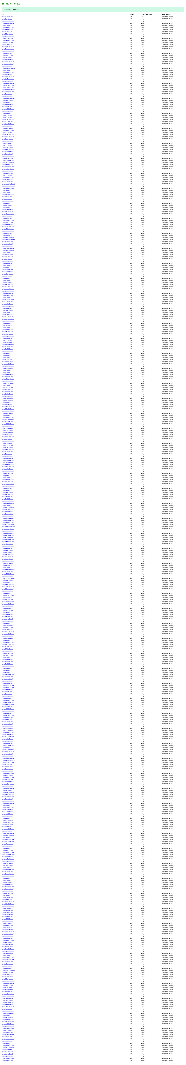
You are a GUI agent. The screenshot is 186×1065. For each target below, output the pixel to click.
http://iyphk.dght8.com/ (8, 1026)
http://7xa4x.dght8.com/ (8, 310)
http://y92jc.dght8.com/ (8, 299)
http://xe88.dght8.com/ (8, 1045)
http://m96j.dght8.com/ (8, 777)
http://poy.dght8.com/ (7, 531)
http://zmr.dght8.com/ (7, 376)
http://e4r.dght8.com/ (7, 293)
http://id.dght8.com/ (7, 196)
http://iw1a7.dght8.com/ (8, 535)
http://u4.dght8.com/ (7, 280)
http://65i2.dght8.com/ (7, 972)
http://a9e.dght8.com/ (7, 338)
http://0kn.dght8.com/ (7, 612)
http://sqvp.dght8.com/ (8, 706)
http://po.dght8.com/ (7, 846)
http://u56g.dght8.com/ (8, 496)
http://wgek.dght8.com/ (8, 792)
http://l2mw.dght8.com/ (8, 231)
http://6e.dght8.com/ (7, 181)
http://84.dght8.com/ (7, 25)
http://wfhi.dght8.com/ (7, 428)
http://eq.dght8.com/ (7, 723)
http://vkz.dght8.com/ (7, 657)
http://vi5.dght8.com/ (7, 516)
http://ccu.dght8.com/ (7, 490)
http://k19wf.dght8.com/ (8, 466)
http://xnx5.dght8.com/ (8, 1023)
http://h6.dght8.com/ (7, 955)
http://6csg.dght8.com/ (8, 83)
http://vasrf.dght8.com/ (8, 344)
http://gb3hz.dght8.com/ (8, 213)
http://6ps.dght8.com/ (7, 263)
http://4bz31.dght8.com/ (8, 447)
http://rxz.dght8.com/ (7, 462)
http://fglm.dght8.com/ (7, 38)
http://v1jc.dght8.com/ (7, 256)
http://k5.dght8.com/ (7, 16)
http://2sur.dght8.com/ (7, 513)
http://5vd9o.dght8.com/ (8, 586)
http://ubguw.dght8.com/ (8, 533)
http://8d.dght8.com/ (7, 70)
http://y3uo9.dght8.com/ (8, 1039)
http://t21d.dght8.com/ (7, 323)
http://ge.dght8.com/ (7, 753)
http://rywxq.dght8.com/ (8, 483)
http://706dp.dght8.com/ (8, 492)
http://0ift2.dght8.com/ (7, 893)
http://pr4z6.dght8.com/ (8, 379)
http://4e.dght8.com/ (7, 848)
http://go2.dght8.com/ (7, 548)
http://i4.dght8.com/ (7, 927)
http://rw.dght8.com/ (7, 175)
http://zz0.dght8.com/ (7, 207)
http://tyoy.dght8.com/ (7, 610)
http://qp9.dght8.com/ (7, 582)
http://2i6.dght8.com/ (7, 655)
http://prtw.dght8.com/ (7, 42)
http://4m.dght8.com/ (7, 499)
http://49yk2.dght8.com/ (8, 775)
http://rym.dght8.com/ (7, 269)
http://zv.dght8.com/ (7, 145)
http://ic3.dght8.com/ (7, 771)
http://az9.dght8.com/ (7, 743)
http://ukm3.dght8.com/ (8, 91)
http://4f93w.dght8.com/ (8, 539)
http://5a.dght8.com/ (7, 301)
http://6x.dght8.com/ (7, 314)
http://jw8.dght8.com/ (7, 811)
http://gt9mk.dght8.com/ (8, 36)
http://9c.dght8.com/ (7, 651)
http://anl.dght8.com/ (7, 850)
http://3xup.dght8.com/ (8, 983)
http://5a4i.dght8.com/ (7, 171)
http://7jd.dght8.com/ (7, 921)
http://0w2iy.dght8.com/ (8, 597)
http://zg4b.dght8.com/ (8, 248)
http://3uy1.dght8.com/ (8, 949)
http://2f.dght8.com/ (7, 267)
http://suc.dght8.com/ (7, 676)
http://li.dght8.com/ (7, 216)
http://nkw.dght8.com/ (7, 696)
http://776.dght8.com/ (7, 190)
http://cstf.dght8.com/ (7, 670)
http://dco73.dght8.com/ (8, 79)
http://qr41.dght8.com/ (8, 368)
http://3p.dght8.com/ (7, 1041)
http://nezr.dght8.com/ (7, 933)
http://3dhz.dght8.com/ (8, 409)
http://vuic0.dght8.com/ (8, 188)
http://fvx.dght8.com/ (7, 998)
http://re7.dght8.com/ (7, 432)
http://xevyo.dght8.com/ (8, 923)
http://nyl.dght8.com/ (7, 891)
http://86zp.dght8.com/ (8, 807)
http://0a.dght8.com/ (7, 799)
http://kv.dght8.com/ (7, 132)
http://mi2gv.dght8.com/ (8, 520)
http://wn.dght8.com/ (7, 55)
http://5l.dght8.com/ (7, 966)
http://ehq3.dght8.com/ (8, 732)
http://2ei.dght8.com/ (7, 766)
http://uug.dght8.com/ (7, 355)
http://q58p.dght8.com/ (8, 700)
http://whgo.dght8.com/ (8, 1058)
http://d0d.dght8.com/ (7, 747)
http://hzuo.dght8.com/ (8, 829)
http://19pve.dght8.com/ (8, 951)
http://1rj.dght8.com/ (7, 816)
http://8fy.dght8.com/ (7, 393)
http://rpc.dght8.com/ (7, 813)
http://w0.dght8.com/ (7, 361)
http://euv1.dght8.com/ (8, 85)
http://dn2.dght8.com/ (7, 415)
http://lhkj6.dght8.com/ (8, 996)
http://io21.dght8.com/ (7, 445)
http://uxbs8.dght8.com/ (8, 550)
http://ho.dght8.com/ (7, 353)
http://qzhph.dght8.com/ (8, 968)
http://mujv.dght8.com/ (8, 1002)
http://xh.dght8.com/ (7, 252)
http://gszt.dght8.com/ (7, 205)
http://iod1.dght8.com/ (7, 653)
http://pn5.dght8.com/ (7, 805)
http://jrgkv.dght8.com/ (8, 687)
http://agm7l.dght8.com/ (8, 981)
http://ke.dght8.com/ (7, 721)
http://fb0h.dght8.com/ (7, 589)
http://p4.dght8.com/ (7, 346)
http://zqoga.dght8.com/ (8, 319)
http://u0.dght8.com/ (7, 126)
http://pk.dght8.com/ (7, 192)
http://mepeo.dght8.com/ (8, 89)
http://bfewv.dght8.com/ (8, 529)
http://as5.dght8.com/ (7, 672)
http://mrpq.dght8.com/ (8, 151)
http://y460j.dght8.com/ (8, 237)
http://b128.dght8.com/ (8, 916)
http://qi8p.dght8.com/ (7, 543)
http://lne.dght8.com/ (7, 976)
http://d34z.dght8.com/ (8, 822)
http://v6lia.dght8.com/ (8, 501)
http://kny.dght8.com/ (7, 961)
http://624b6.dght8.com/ (8, 908)
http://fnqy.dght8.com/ (7, 158)
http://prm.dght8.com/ (7, 559)
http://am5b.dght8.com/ (8, 783)
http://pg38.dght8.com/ (8, 709)
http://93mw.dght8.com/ (8, 674)
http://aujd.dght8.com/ (7, 1056)
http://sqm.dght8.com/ (7, 936)
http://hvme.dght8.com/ (8, 51)
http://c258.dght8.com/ (8, 573)
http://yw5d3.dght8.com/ (8, 183)
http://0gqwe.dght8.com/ (8, 239)
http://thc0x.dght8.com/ (8, 886)
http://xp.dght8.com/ (7, 878)
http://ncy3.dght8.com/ (8, 486)
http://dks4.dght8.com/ (8, 156)
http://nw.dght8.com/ (7, 1053)
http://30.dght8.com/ (7, 153)
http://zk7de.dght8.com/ (8, 134)
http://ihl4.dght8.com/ (7, 511)
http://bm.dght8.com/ (7, 351)
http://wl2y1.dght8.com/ (8, 745)
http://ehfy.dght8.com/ (7, 331)
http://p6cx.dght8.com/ (8, 363)
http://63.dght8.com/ (7, 880)
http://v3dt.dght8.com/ (7, 201)
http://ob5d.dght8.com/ (8, 803)
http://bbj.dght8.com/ (7, 985)
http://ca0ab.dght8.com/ (8, 406)
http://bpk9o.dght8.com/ (8, 229)
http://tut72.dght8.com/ (8, 423)
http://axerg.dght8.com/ (8, 518)
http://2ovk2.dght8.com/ (8, 1000)
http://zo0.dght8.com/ (7, 895)
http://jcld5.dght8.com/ (8, 419)
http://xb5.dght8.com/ (7, 1015)
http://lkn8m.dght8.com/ (8, 226)
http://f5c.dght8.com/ (7, 458)
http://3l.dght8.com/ (7, 434)
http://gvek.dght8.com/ (8, 291)
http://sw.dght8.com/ (7, 619)
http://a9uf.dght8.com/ (7, 942)
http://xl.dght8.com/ (7, 831)
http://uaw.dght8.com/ (7, 621)
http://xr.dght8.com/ (7, 691)
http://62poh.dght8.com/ (8, 149)
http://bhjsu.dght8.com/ (8, 1047)
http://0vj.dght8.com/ (7, 944)
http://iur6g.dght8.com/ (8, 374)
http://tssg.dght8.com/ (7, 63)
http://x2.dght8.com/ (7, 426)
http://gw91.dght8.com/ (8, 859)
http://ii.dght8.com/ (7, 1049)
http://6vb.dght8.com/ (7, 29)
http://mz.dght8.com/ (7, 912)
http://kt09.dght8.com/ (7, 113)
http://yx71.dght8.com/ (8, 121)
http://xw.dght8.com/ (7, 625)
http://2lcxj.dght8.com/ (8, 736)
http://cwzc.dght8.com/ (8, 289)
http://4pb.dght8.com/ (7, 33)
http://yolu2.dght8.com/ (8, 835)
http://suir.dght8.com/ (7, 173)
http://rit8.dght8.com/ (7, 614)
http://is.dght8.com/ (7, 439)
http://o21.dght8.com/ (7, 391)
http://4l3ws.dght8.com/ (8, 1013)
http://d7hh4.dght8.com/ (8, 698)
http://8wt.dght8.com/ (7, 820)
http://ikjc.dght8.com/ (7, 537)
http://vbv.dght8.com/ (7, 756)
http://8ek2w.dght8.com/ (8, 526)
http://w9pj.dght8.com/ (8, 841)
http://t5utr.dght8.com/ (7, 57)
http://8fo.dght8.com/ (7, 349)
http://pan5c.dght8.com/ (8, 993)
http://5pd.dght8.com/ (7, 402)
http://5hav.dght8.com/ (8, 1034)
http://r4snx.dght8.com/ (8, 854)
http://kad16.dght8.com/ (8, 631)
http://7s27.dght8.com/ (8, 906)
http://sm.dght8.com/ (7, 1032)
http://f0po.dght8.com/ (7, 889)
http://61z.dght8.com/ (7, 139)
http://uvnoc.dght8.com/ (8, 931)
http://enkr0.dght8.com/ (8, 869)
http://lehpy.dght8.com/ (8, 503)
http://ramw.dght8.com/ (8, 601)
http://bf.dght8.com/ (7, 719)
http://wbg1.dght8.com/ (8, 321)
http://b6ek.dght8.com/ (8, 59)
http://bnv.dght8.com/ (7, 254)
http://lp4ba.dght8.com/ (8, 796)
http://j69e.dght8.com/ (7, 481)
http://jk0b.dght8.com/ (7, 786)
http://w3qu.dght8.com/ (8, 524)
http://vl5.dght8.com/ (7, 914)
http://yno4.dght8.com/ (8, 109)
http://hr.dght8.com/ (7, 308)
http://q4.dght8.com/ (7, 456)
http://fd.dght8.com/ (7, 106)
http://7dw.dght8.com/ (7, 421)
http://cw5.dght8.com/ (7, 387)
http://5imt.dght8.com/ (7, 769)
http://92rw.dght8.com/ (8, 940)
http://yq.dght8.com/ (7, 312)
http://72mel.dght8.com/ (8, 49)
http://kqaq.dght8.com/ (8, 209)
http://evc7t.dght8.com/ (8, 194)
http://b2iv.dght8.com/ (7, 910)
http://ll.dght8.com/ (7, 143)
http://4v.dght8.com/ (7, 93)
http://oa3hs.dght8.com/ (8, 119)
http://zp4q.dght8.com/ (8, 417)
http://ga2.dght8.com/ (7, 396)
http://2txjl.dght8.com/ (7, 897)
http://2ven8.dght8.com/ (8, 901)
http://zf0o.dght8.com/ (7, 389)
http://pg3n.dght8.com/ (8, 734)
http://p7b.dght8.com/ (7, 102)
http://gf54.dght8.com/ (7, 882)
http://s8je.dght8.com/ (7, 843)
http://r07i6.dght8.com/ (8, 220)
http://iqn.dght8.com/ (7, 222)
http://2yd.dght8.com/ (7, 938)
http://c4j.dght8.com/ (7, 128)
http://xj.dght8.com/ (7, 53)
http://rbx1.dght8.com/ (8, 728)
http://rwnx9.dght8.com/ (8, 794)
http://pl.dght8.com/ (7, 218)
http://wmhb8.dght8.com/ (8, 970)
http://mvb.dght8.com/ (7, 552)
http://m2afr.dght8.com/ (8, 464)
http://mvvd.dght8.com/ (8, 166)
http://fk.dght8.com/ (7, 475)
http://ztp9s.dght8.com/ (8, 325)
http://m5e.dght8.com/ (7, 316)
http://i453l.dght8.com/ (8, 749)
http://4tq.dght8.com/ (7, 717)
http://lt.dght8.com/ (7, 404)
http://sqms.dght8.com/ (8, 565)
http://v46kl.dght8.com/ (8, 561)
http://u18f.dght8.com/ (7, 141)
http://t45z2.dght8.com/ (8, 235)
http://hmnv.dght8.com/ (8, 441)
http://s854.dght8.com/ (8, 957)
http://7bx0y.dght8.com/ (8, 839)
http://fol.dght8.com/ (7, 359)
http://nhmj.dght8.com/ (8, 130)
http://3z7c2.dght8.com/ (8, 801)
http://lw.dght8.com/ (7, 259)
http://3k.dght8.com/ (7, 327)
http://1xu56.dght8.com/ (8, 100)
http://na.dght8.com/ (7, 1043)
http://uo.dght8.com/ (7, 593)
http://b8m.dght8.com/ (7, 790)
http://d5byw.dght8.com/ (8, 569)
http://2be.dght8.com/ (7, 683)
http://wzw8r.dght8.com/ (8, 987)
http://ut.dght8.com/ (7, 899)
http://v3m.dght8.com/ (7, 284)
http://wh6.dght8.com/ (7, 286)
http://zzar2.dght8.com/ (8, 306)
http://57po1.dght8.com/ (8, 584)
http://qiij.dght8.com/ (7, 297)
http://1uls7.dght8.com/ (8, 1021)
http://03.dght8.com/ (7, 571)
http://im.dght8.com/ (7, 31)
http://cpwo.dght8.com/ (8, 162)
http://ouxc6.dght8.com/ (8, 136)
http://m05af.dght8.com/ (8, 666)
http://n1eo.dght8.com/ (8, 633)
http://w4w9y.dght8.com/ (8, 186)
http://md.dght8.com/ (7, 925)
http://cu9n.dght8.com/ (8, 104)
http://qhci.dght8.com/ (7, 473)
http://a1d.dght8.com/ (7, 261)
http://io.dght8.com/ (7, 488)
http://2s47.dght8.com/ (8, 546)
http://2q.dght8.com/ (7, 681)
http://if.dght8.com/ (7, 74)
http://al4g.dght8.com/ (7, 1051)
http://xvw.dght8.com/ (7, 638)
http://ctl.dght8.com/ (7, 764)
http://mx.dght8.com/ (7, 295)
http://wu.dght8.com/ (7, 469)
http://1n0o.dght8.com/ (8, 903)
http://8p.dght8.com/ (7, 203)
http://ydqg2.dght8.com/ (8, 861)
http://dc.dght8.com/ (7, 372)
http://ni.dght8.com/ (7, 276)
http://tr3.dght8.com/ (7, 443)
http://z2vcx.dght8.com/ (8, 865)
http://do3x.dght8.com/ (8, 991)
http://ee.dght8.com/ (7, 385)
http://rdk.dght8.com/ (7, 271)
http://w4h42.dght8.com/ (8, 578)
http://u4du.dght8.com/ (8, 177)
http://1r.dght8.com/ (7, 713)
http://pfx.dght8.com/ (7, 659)
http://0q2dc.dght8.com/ (8, 147)
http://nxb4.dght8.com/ (8, 27)
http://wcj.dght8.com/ (7, 989)
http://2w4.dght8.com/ (7, 599)
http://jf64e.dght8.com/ (8, 595)
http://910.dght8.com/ (7, 329)
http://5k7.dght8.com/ (7, 867)
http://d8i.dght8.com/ (7, 946)
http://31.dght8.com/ (7, 246)
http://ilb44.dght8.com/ (8, 21)
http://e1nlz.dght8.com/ (8, 250)
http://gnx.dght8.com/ (7, 81)
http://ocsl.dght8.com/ (7, 381)
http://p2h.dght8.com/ (7, 164)
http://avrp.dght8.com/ (8, 702)
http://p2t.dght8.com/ (7, 224)
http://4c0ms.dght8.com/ (8, 68)
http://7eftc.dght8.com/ (8, 616)
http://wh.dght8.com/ (7, 303)
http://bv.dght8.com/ (7, 199)
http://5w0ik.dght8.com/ (8, 460)
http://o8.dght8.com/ (7, 623)
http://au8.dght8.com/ (7, 273)
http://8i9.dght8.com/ (7, 627)
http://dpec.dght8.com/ (8, 123)
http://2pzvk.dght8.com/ (8, 751)
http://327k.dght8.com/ (8, 809)
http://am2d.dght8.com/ (8, 1019)
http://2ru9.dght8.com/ (8, 730)
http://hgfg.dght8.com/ (7, 554)
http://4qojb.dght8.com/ (8, 507)
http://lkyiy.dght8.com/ (7, 556)
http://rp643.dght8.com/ (8, 160)
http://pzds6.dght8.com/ (8, 580)
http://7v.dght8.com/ (7, 453)
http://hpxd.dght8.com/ (8, 758)
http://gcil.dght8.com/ (7, 856)
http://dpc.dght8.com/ (7, 661)
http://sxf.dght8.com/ (7, 919)
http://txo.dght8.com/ (7, 884)
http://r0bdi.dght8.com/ (8, 87)
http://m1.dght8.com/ (7, 591)
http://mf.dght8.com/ (7, 243)
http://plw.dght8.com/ (7, 1060)
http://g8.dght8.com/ (7, 567)
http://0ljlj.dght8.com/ (7, 649)
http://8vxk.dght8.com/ (8, 98)
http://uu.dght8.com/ (7, 818)
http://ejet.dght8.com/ (7, 824)
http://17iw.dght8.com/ (7, 509)
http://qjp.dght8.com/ (7, 739)
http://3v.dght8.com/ (7, 693)
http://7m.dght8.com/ (7, 663)
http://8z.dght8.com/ (7, 871)
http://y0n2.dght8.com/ (8, 1004)
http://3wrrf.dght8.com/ (8, 781)
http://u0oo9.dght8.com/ (8, 61)
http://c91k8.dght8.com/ (8, 430)
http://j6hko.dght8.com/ (8, 873)
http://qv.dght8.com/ (7, 1009)
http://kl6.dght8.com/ (7, 563)
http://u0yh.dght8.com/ (8, 833)
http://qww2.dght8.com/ (8, 169)
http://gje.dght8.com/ (7, 863)
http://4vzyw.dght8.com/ (8, 342)
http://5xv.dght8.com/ (7, 1017)
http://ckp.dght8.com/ (7, 837)
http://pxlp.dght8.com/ (7, 779)
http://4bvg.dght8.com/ (8, 336)
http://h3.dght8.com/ (7, 265)
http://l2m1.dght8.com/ (8, 762)
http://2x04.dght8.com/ (8, 72)
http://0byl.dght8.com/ (7, 726)
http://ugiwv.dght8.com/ (8, 479)
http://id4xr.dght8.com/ (8, 383)
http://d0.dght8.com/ (7, 179)
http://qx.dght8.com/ (7, 278)
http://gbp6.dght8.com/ (8, 23)
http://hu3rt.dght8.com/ (8, 471)
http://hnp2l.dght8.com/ (8, 704)
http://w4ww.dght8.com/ (8, 685)
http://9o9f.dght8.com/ (7, 211)
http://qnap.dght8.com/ (8, 366)
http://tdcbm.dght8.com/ (8, 711)
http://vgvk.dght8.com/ (8, 603)
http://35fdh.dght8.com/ (8, 541)
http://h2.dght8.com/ (7, 451)
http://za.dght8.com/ (7, 974)
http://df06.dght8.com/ (7, 282)
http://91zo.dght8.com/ (8, 876)
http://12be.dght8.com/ (8, 522)
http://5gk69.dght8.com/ (8, 1006)
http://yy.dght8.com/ (7, 117)
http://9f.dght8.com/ (7, 19)
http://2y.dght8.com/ (7, 340)
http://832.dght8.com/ (7, 357)
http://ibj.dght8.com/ (7, 646)
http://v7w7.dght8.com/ (8, 411)
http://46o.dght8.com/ (7, 640)
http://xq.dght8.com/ (7, 679)
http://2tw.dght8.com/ (7, 398)
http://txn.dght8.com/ (7, 826)
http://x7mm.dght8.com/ (8, 76)
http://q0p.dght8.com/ (7, 333)
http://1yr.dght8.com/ (7, 689)
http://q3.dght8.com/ (7, 96)
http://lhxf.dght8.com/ (7, 241)
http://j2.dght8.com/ (7, 1036)
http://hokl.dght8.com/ (7, 963)
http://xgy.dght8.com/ (7, 400)
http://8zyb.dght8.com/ (8, 642)
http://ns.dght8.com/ (7, 629)
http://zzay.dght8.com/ (8, 852)
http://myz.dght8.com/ (7, 494)
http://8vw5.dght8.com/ (8, 773)
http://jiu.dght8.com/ (7, 66)
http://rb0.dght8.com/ (7, 953)
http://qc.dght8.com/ (7, 370)
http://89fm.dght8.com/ (8, 40)
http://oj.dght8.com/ (7, 233)
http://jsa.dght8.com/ (7, 929)
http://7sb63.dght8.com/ (8, 449)
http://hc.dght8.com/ (7, 477)
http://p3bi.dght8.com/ (7, 636)
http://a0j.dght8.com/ (7, 413)
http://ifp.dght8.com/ (7, 115)
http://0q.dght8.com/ (7, 44)
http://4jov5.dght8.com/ (8, 1028)
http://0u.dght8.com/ (7, 505)
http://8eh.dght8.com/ (7, 979)
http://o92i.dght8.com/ (7, 576)
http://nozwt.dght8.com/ (8, 436)
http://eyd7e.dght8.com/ (8, 46)
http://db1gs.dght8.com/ (8, 608)
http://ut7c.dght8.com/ (7, 1030)
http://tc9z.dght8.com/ (7, 668)
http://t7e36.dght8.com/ (8, 1011)
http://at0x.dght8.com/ (7, 606)
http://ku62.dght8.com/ (8, 715)
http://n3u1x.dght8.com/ (8, 644)
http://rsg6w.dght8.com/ (8, 959)
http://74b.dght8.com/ (7, 111)
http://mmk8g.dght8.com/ (8, 760)
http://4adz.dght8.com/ (8, 788)
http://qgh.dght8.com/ (7, 741)
